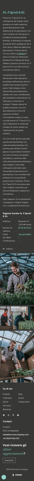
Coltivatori (7, 398)
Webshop (7, 409)
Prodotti (6, 394)
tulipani (21, 53)
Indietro (9, 249)
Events (21, 398)
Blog (20, 394)
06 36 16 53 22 (24, 228)
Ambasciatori (24, 402)
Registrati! (9, 460)
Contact (7, 421)
